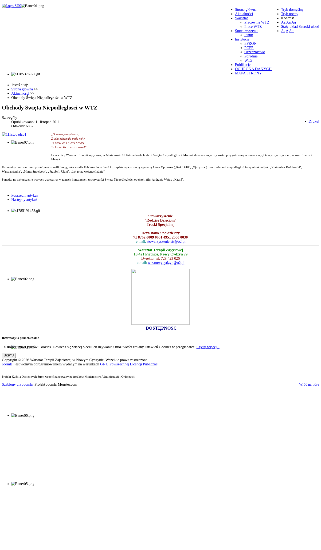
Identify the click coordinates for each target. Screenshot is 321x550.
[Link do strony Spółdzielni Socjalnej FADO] (4, 368)
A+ (291, 31)
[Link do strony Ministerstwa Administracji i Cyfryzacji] (3, 368)
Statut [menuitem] (248, 35)
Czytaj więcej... (207, 347)
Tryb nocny (289, 14)
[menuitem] (246, 10)
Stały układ (289, 26)
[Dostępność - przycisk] (160, 323)
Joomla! (8, 364)
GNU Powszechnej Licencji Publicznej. (129, 364)
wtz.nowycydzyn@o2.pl (166, 263)
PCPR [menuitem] (249, 48)
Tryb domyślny (292, 10)
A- (283, 31)
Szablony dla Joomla (17, 384)
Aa (283, 22)
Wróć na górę (309, 384)
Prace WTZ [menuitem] (253, 26)
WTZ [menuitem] (248, 60)
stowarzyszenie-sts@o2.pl (166, 241)
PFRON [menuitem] (250, 43)
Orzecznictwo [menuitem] (254, 52)
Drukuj (314, 121)
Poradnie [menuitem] (251, 56)
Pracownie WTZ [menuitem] (256, 22)
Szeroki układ (309, 26)
